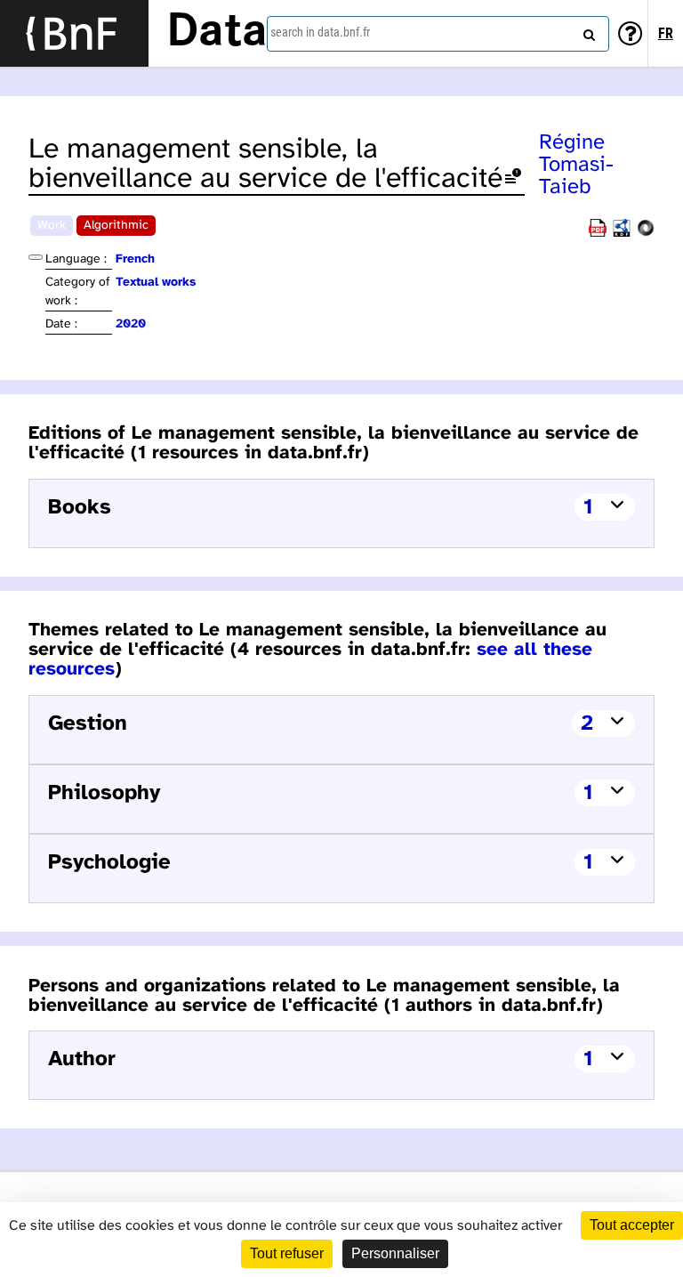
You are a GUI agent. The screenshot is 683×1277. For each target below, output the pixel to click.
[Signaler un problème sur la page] (513, 179)
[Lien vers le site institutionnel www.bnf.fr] (74, 33)
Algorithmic (116, 225)
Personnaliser (395, 1253)
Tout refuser (287, 1253)
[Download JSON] (646, 233)
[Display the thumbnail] (35, 257)
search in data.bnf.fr (320, 32)
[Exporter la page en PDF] (598, 233)
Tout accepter (632, 1225)
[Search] (587, 31)
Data (217, 33)
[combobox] (438, 34)
